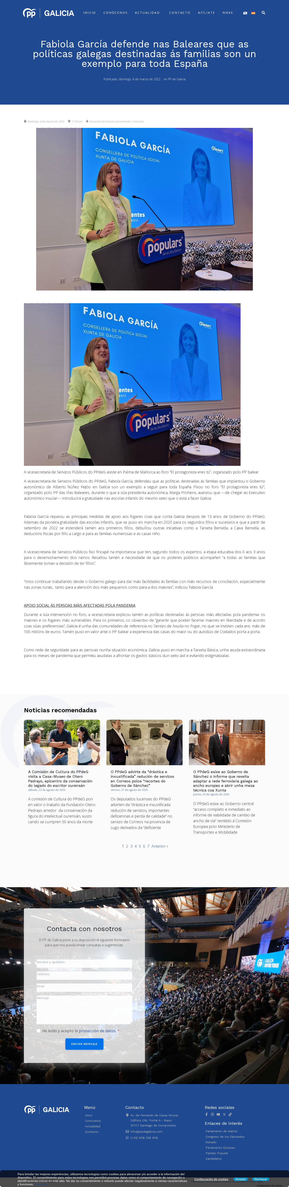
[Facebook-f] (206, 1114)
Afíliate (206, 13)
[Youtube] (218, 1114)
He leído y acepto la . (80, 1031)
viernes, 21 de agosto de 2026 (129, 790)
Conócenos (115, 13)
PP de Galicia (177, 79)
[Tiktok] (230, 1114)
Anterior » (159, 846)
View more (41, 1184)
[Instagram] (212, 1114)
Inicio (89, 13)
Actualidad (147, 13)
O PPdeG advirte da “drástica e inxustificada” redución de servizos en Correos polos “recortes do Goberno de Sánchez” (142, 778)
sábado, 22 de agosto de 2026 (46, 790)
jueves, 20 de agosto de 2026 (211, 794)
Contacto (179, 13)
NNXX (228, 13)
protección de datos (97, 1030)
